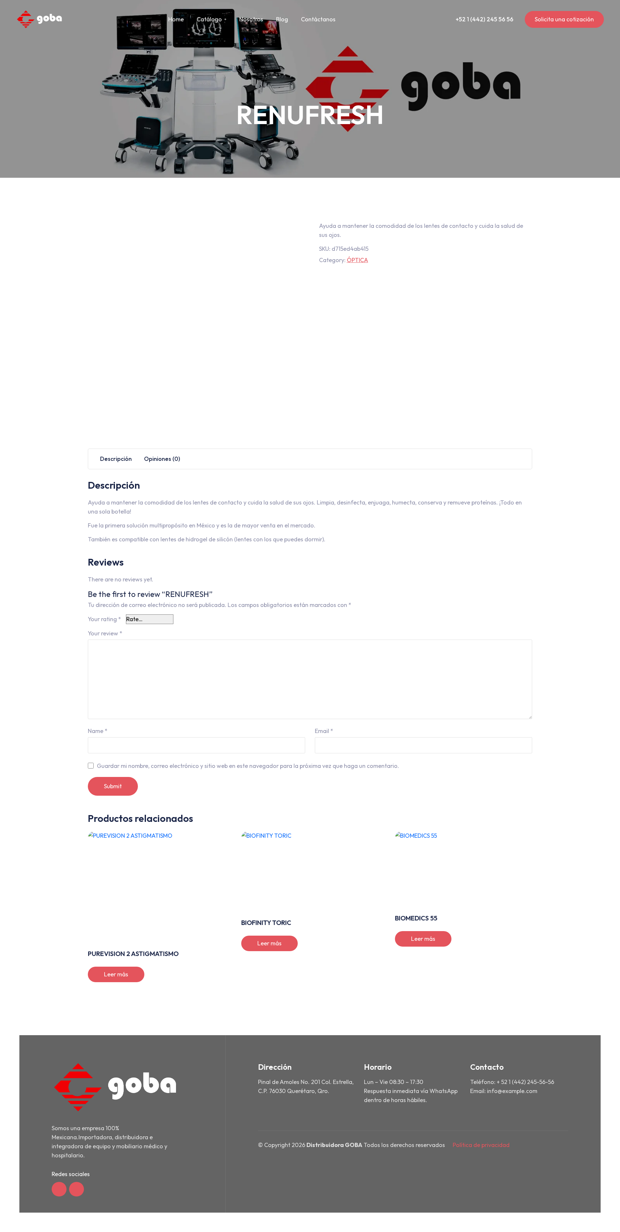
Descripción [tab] (116, 458)
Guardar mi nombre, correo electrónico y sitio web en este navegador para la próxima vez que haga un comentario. (248, 766)
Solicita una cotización (564, 19)
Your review (105, 633)
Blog (282, 19)
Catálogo (209, 19)
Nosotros (251, 19)
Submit (113, 786)
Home (176, 19)
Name (98, 731)
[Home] (39, 19)
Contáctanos (318, 19)
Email (324, 731)
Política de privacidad (481, 1145)
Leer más (116, 974)
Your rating (104, 619)
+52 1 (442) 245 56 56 (484, 19)
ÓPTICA (357, 260)
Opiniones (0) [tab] (162, 458)
